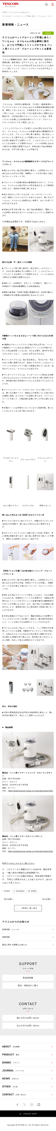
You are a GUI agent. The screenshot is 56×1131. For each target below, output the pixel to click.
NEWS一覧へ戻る (29, 908)
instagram (31, 1104)
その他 (10, 1086)
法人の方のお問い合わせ (28, 1025)
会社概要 (11, 1046)
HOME (4, 12)
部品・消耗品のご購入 (28, 985)
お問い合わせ (14, 1094)
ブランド (11, 1062)
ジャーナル (13, 1070)
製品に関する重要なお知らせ (14, 945)
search (46, 4)
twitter (33, 891)
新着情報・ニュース (10, 929)
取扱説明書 (28, 978)
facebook (20, 891)
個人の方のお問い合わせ (28, 1018)
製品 (10, 1054)
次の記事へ (47, 899)
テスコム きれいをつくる (10, 5)
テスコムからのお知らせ (18, 12)
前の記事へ (9, 899)
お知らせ (10, 1078)
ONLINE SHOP (28, 1113)
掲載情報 (6, 937)
